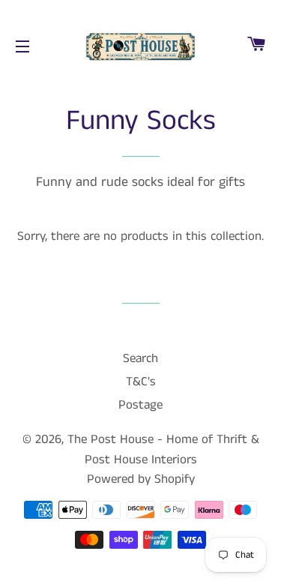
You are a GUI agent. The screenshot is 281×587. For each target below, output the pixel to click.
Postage (140, 405)
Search (140, 358)
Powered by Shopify (141, 479)
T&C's (141, 382)
